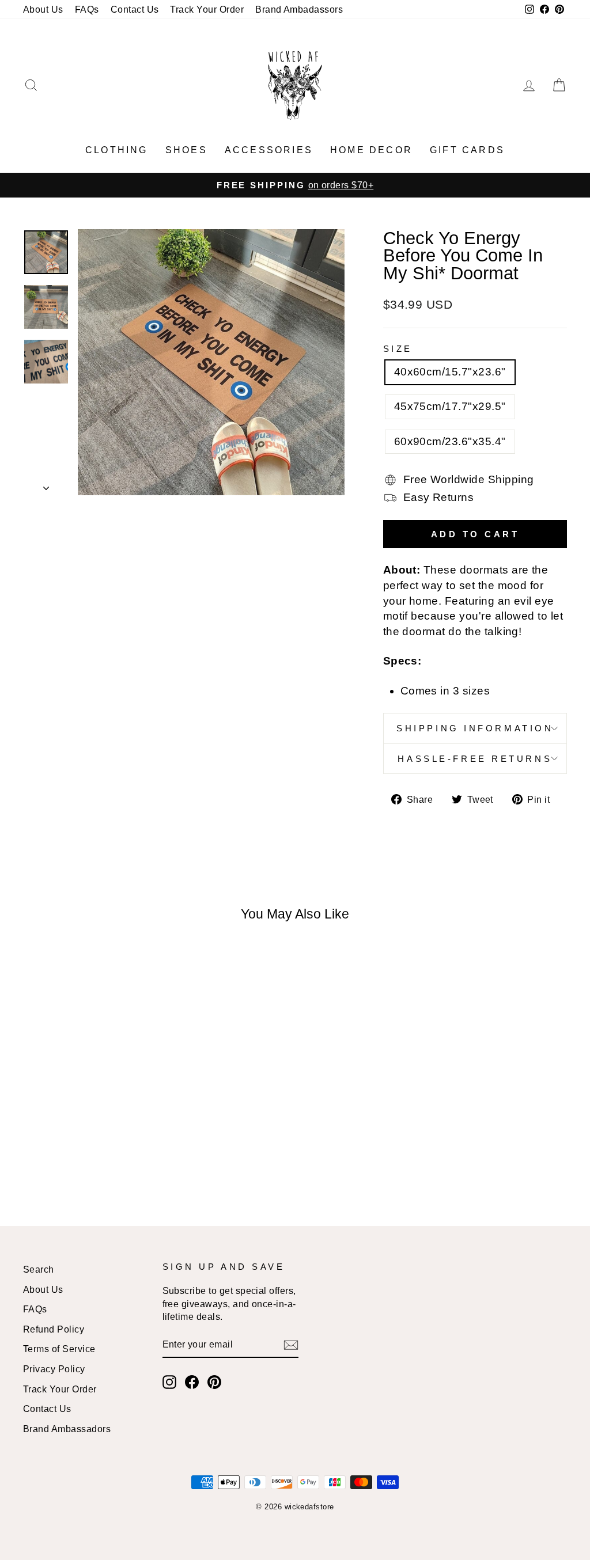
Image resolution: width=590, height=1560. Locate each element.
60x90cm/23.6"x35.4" (450, 441)
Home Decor (371, 150)
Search (38, 1269)
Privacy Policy (54, 1369)
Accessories (269, 150)
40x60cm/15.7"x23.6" (450, 372)
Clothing (116, 150)
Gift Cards (467, 150)
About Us (43, 9)
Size (398, 349)
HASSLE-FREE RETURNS (475, 759)
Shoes (186, 150)
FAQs (87, 9)
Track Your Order (207, 9)
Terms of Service (59, 1348)
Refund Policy (53, 1329)
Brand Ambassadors (67, 1429)
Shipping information (474, 728)
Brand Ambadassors (299, 9)
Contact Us (135, 9)
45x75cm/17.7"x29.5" (450, 406)
